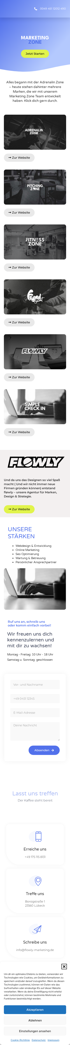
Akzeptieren (35, 1010)
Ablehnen (35, 1020)
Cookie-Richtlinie (20, 1040)
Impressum (53, 1040)
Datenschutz (39, 1040)
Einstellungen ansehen (35, 1031)
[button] (64, 966)
